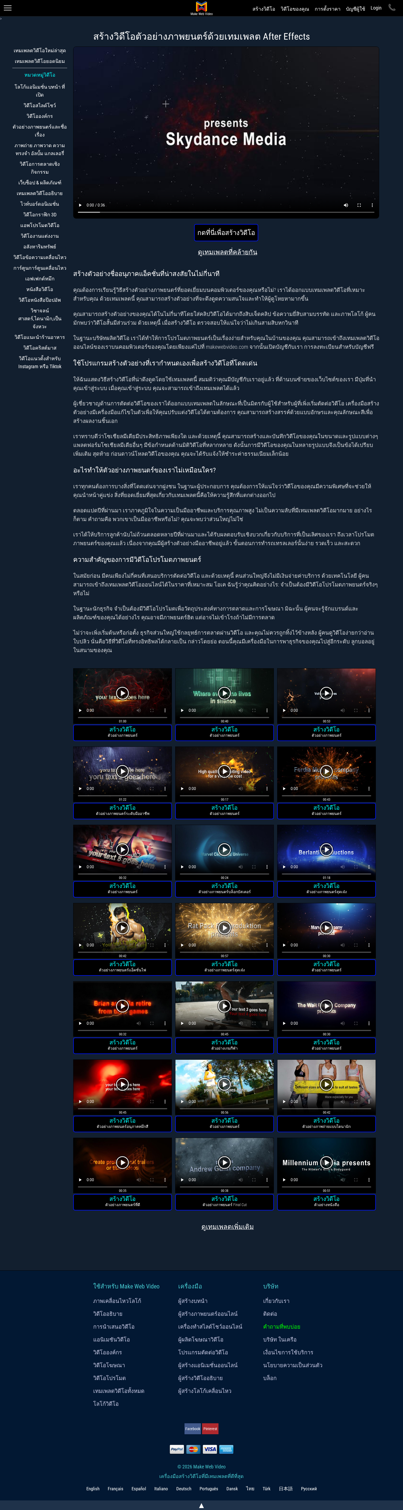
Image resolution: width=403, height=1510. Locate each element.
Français (115, 1488)
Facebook (192, 1429)
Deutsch (183, 1488)
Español (139, 1488)
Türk (267, 1488)
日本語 (286, 1488)
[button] (122, 696)
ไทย (250, 1488)
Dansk (232, 1488)
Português (209, 1488)
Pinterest (210, 1429)
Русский (309, 1488)
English (93, 1488)
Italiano (161, 1488)
